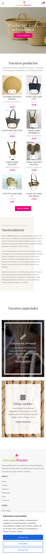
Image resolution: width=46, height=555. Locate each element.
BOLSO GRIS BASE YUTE (12, 131)
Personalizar (23, 544)
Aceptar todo (23, 537)
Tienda (4, 485)
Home (4, 481)
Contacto (5, 500)
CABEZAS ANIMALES (34, 136)
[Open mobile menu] (3, 3)
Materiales (6, 493)
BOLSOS (34, 102)
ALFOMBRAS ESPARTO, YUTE (12, 103)
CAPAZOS (12, 199)
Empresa (5, 489)
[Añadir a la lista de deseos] (14, 92)
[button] (10, 92)
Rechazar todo (23, 550)
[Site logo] (23, 3)
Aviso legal (6, 510)
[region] (23, 533)
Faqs (4, 496)
